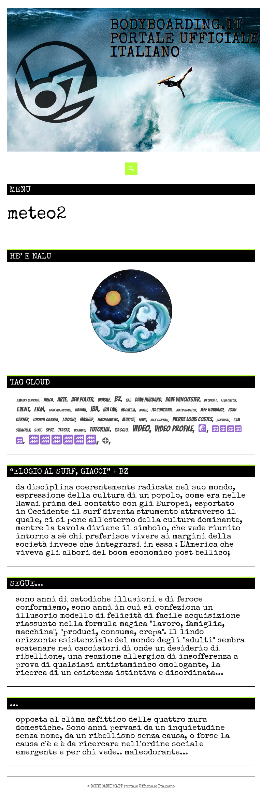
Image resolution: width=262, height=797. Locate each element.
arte (62, 399)
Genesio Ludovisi (60, 410)
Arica (48, 399)
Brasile (104, 400)
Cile (128, 400)
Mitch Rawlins (108, 420)
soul (38, 430)
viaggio (121, 429)
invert (143, 410)
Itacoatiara (161, 409)
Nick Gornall (159, 420)
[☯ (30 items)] (203, 429)
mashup (86, 419)
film (39, 409)
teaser (63, 429)
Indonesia (128, 410)
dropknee (210, 400)
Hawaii (80, 409)
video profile (174, 428)
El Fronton (228, 400)
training (79, 430)
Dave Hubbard (148, 400)
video (140, 428)
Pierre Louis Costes (192, 419)
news (142, 420)
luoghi (68, 419)
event (23, 409)
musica (128, 419)
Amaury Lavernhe (28, 400)
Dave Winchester (182, 399)
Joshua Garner (45, 419)
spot (50, 429)
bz (117, 399)
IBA (94, 409)
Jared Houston (186, 410)
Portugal (223, 420)
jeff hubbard (211, 409)
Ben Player (82, 399)
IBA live (109, 409)
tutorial (99, 429)
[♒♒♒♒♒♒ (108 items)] (63, 440)
